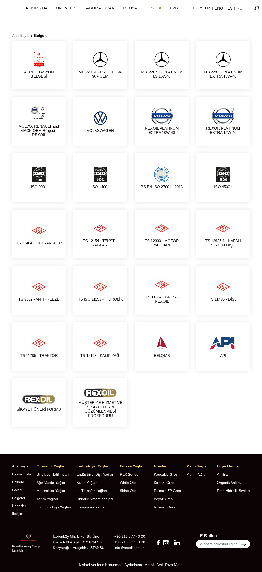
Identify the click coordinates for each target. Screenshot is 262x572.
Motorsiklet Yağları (52, 491)
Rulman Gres (164, 507)
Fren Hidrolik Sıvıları (233, 491)
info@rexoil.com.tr (129, 548)
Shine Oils (128, 491)
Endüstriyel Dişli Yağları (95, 474)
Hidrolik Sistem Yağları (95, 499)
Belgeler (41, 35)
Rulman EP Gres (167, 491)
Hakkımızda (35, 8)
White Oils (128, 482)
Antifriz (222, 474)
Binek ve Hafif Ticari (53, 474)
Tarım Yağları (47, 499)
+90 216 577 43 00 (129, 536)
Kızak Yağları (87, 482)
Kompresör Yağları (92, 507)
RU (239, 8)
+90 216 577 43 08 (129, 542)
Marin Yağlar (196, 474)
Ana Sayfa (20, 35)
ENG (219, 8)
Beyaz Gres (163, 499)
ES (230, 8)
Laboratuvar (99, 8)
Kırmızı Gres (164, 482)
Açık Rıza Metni (169, 565)
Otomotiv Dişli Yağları (54, 507)
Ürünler (65, 8)
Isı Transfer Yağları (92, 491)
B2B (174, 8)
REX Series (129, 474)
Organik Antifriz (229, 482)
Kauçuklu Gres (166, 474)
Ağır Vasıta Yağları (52, 482)
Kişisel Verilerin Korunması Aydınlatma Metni (116, 565)
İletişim (194, 8)
